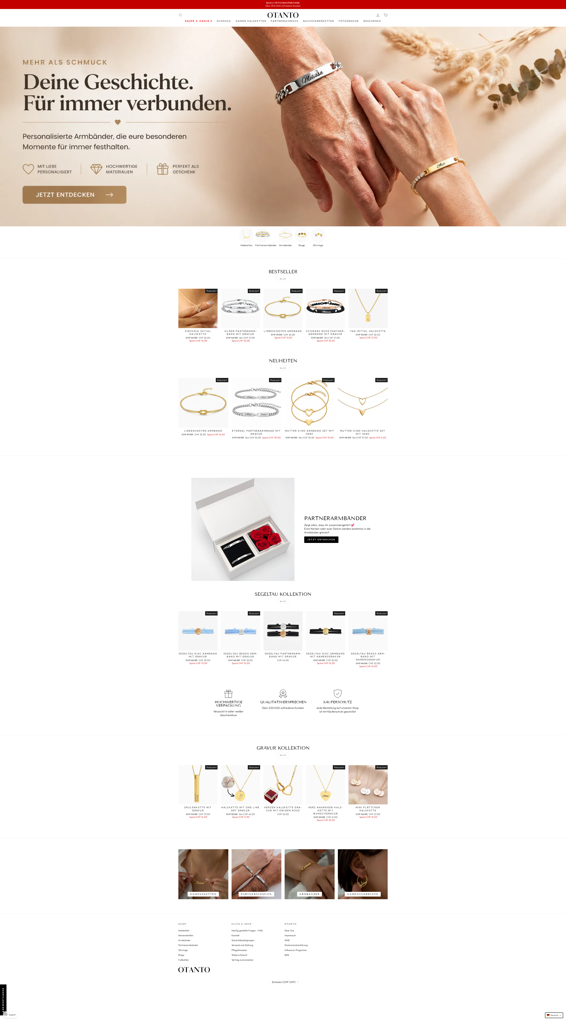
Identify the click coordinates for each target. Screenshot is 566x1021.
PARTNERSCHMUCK (285, 20)
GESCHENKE (372, 20)
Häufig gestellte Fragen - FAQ (247, 930)
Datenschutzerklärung (296, 945)
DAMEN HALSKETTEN (251, 20)
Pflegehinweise (239, 950)
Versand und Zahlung (242, 945)
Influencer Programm (296, 950)
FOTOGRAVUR (349, 20)
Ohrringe (183, 950)
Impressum (290, 935)
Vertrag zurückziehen (242, 959)
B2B (287, 955)
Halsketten (183, 930)
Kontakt (236, 935)
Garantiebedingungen (243, 940)
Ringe (181, 955)
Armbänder (184, 940)
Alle (283, 279)
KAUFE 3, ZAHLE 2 (198, 20)
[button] (554, 1015)
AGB (287, 940)
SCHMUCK (224, 20)
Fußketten (183, 959)
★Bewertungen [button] (3, 999)
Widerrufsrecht (239, 955)
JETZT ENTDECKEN (321, 539)
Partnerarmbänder (188, 945)
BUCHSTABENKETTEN (318, 20)
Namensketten (185, 935)
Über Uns (289, 930)
